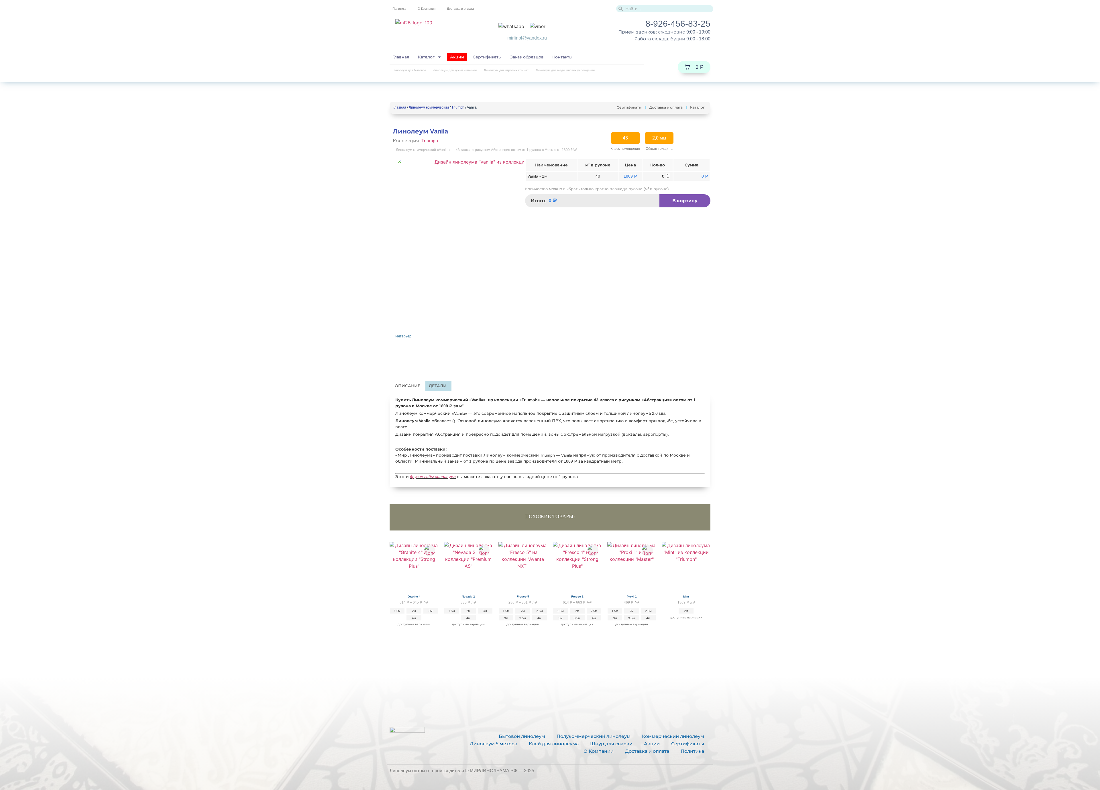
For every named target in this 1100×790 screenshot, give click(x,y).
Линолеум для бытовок (409, 70)
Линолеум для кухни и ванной (455, 70)
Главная (400, 57)
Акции (457, 57)
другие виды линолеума (433, 476)
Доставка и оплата (460, 8)
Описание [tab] (407, 386)
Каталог (426, 57)
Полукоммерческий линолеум (593, 736)
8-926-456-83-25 (677, 23)
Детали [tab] (438, 386)
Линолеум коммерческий (429, 107)
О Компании (426, 8)
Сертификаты (487, 57)
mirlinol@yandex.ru (527, 38)
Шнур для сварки (611, 743)
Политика (399, 8)
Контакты (562, 57)
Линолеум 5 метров (493, 743)
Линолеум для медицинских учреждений (565, 70)
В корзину (685, 200)
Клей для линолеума (554, 743)
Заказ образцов (527, 57)
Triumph (457, 107)
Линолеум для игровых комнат (506, 70)
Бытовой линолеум (522, 736)
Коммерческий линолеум (673, 736)
